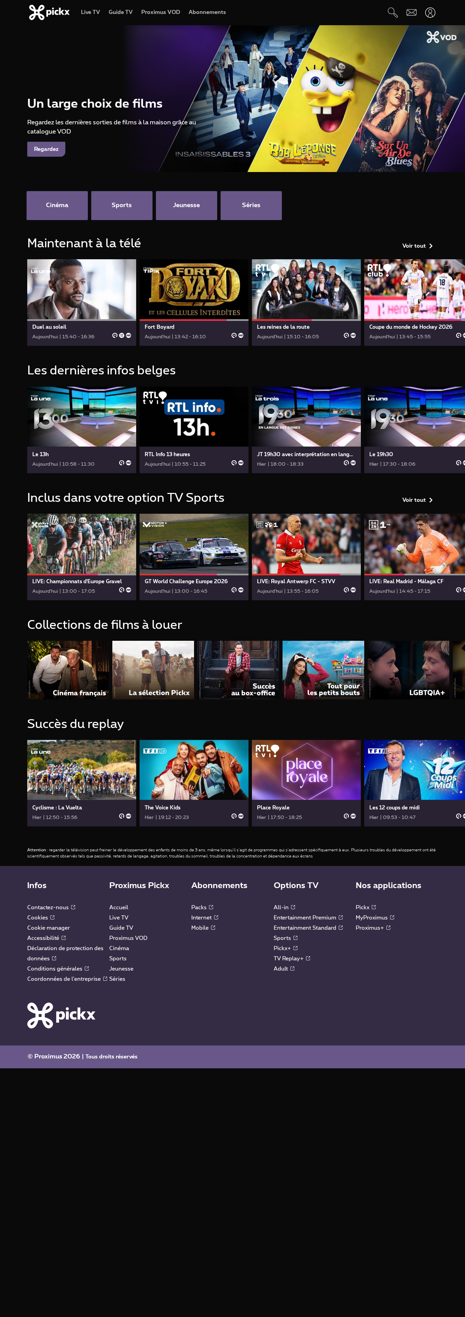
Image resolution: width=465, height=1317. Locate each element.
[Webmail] (411, 12)
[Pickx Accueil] (61, 1015)
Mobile (200, 928)
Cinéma (119, 948)
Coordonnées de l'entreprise (64, 979)
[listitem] (68, 670)
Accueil (118, 907)
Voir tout (414, 246)
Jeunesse (121, 969)
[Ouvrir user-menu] (430, 12)
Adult (281, 969)
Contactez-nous (48, 907)
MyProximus (372, 917)
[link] (81, 302)
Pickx (363, 907)
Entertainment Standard (306, 928)
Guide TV (121, 928)
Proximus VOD (128, 938)
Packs (199, 907)
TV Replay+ (289, 958)
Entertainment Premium (306, 917)
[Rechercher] (392, 12)
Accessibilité (44, 938)
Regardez (46, 149)
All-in (282, 907)
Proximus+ (370, 928)
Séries (117, 979)
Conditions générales (55, 969)
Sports (118, 958)
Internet (202, 917)
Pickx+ (283, 948)
